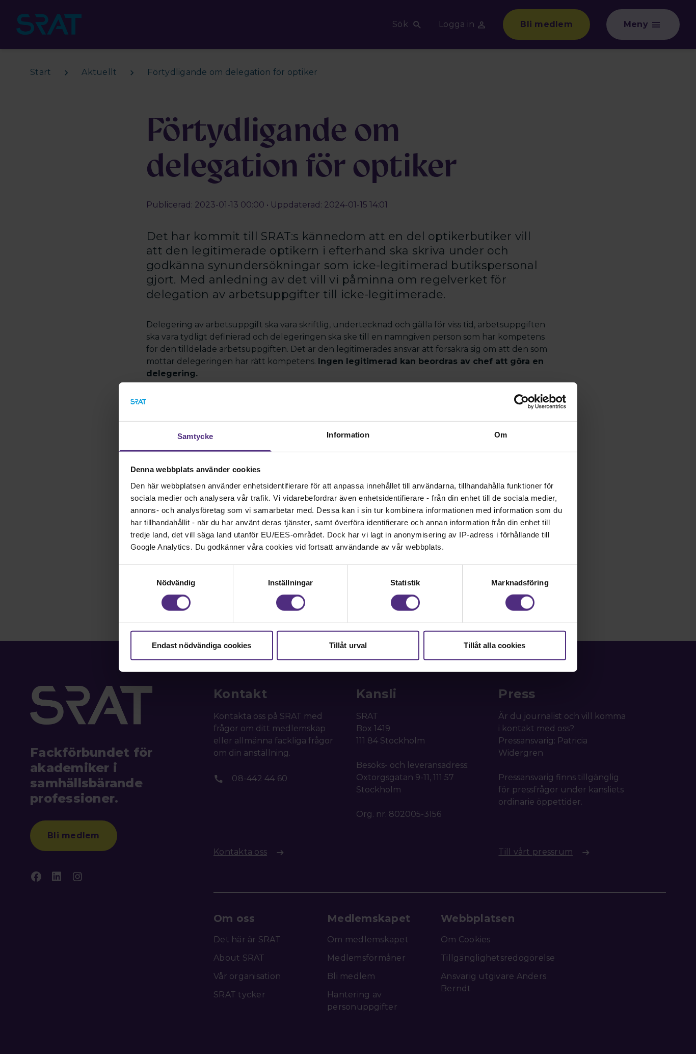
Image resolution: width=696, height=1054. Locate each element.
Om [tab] (500, 434)
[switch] (290, 603)
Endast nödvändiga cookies (202, 644)
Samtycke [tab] (195, 436)
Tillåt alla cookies (495, 644)
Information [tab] (348, 434)
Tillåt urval (348, 644)
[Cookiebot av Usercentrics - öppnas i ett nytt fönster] (521, 401)
